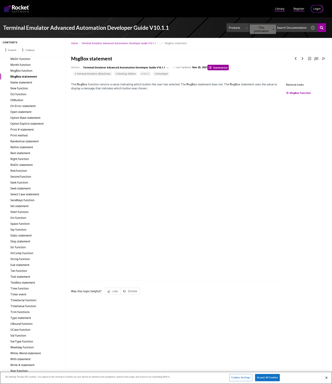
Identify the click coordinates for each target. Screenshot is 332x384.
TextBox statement (22, 282)
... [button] (160, 43)
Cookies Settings (240, 377)
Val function (18, 335)
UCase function (20, 330)
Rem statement (20, 153)
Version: (75, 67)
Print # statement (22, 129)
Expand (12, 49)
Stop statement (20, 241)
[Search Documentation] (321, 27)
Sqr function (18, 229)
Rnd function (18, 171)
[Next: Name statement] (302, 58)
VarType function (21, 341)
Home (74, 43)
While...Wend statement (25, 353)
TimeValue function (23, 306)
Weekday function (22, 347)
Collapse (30, 49)
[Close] (326, 377)
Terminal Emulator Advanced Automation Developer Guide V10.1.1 (118, 43)
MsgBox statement (23, 76)
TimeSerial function (23, 300)
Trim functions (20, 312)
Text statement (20, 277)
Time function (19, 288)
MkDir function (20, 59)
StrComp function (21, 253)
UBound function (21, 324)
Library (279, 9)
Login (317, 9)
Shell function (19, 212)
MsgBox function (21, 71)
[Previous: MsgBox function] (295, 58)
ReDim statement (21, 147)
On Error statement (23, 106)
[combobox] (278, 27)
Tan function (18, 271)
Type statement (20, 318)
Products (234, 28)
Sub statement (19, 265)
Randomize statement (24, 141)
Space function (20, 224)
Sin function (18, 218)
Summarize (220, 67)
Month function (20, 65)
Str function (18, 247)
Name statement (21, 82)
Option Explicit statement (27, 124)
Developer (162, 73)
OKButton (16, 100)
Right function (19, 159)
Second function (20, 176)
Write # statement (22, 365)
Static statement (21, 235)
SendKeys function (22, 200)
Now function (19, 88)
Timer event (18, 294)
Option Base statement (25, 118)
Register (298, 9)
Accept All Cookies (267, 377)
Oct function (18, 94)
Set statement (19, 206)
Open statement (20, 112)
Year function (19, 371)
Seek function (19, 182)
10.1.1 (146, 73)
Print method (18, 135)
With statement (20, 359)
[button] (273, 29)
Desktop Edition (127, 73)
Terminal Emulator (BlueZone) (93, 73)
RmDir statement (21, 165)
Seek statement (20, 188)
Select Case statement (24, 194)
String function (20, 259)
